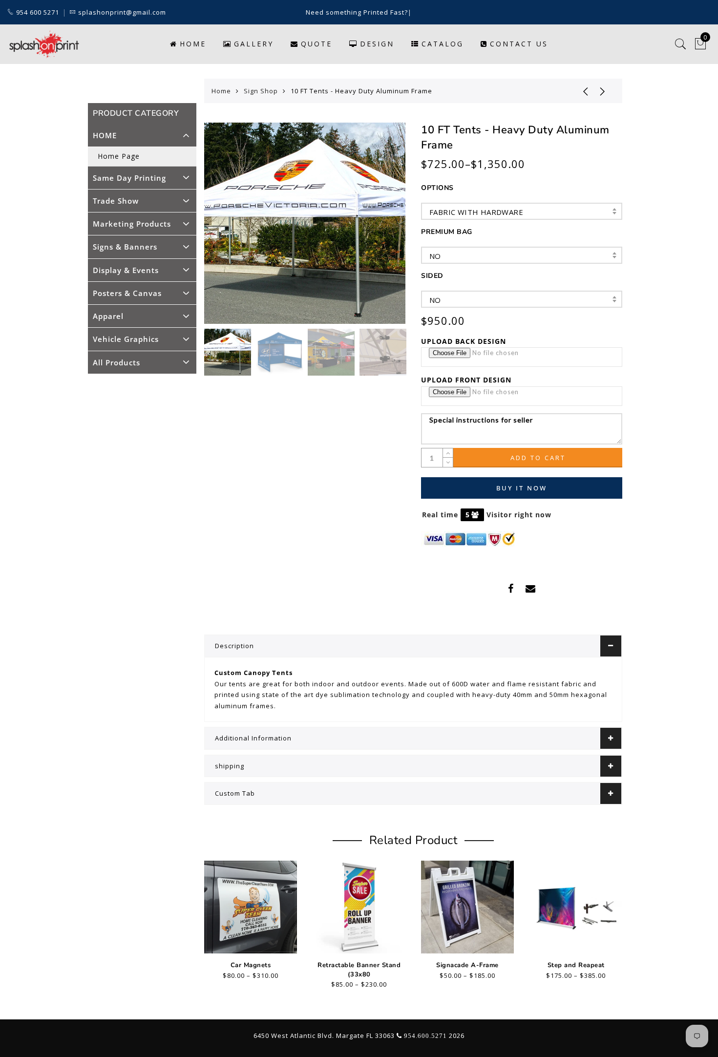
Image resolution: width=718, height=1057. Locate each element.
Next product (603, 91)
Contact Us (519, 43)
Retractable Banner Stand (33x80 (359, 970)
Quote (316, 43)
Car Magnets (251, 965)
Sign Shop (261, 90)
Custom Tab (235, 793)
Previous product (578, 91)
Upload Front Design (466, 379)
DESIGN (377, 43)
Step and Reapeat (576, 965)
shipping (229, 765)
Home (193, 43)
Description (234, 645)
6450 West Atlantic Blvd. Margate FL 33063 (324, 1035)
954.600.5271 (425, 1036)
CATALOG (443, 43)
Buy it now (521, 488)
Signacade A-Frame (467, 965)
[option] (304, 223)
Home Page (119, 156)
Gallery (254, 43)
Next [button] (375, 229)
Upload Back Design (463, 341)
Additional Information (253, 738)
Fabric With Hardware (476, 212)
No (435, 256)
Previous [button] (222, 229)
